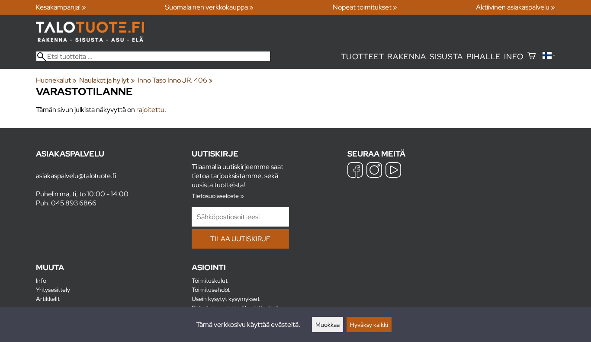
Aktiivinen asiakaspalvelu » (515, 7)
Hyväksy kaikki (369, 324)
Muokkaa (327, 324)
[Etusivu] (90, 39)
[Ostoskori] (531, 56)
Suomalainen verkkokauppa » (209, 7)
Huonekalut (56, 80)
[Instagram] (374, 171)
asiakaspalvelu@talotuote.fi (76, 175)
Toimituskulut (210, 280)
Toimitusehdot (211, 289)
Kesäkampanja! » (61, 7)
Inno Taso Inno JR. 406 (175, 80)
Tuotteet (362, 56)
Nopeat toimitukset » (365, 7)
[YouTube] (393, 171)
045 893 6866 (73, 203)
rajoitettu (150, 109)
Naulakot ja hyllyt (107, 80)
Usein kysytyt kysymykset (226, 298)
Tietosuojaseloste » (218, 196)
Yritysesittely (53, 289)
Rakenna (406, 56)
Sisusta (446, 56)
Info (514, 56)
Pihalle (483, 56)
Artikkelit (48, 298)
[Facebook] (355, 171)
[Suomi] (549, 56)
